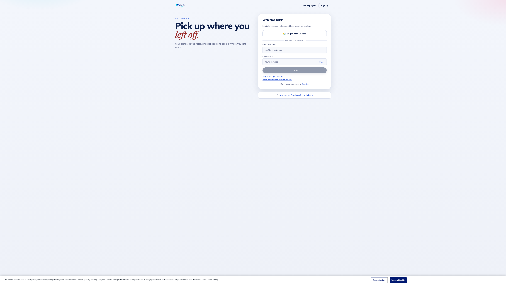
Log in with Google (296, 33)
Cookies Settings (379, 280)
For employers (309, 5)
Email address (269, 45)
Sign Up (305, 84)
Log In (295, 70)
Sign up (324, 5)
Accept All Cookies (398, 280)
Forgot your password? (272, 76)
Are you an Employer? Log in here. (296, 95)
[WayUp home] (180, 5)
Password (267, 56)
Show (321, 62)
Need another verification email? (277, 80)
